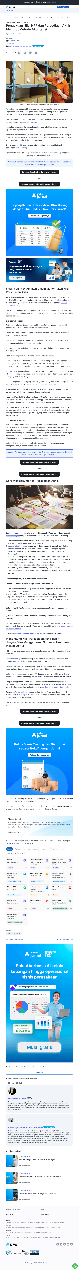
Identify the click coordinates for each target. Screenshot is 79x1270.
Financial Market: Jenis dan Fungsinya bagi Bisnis (37, 1194)
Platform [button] (18, 849)
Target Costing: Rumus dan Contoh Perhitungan (37, 1160)
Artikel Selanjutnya (63, 939)
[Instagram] (13, 1083)
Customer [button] (44, 849)
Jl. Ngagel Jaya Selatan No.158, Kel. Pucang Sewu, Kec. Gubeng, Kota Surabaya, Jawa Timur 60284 (33, 1227)
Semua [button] (9, 849)
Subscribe (39, 1072)
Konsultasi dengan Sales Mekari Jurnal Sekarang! (39, 184)
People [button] (53, 849)
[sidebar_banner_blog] (39, 1003)
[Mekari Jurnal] (10, 7)
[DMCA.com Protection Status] (34, 1252)
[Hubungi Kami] (74, 1266)
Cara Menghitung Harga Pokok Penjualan (31, 633)
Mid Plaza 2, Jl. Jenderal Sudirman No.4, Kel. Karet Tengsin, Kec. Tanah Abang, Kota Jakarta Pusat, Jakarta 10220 (37, 1222)
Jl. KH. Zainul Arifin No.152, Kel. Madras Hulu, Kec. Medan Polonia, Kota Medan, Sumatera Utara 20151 (33, 1237)
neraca (33, 122)
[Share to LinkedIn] (30, 53)
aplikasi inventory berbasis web (55, 687)
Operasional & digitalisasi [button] (15, 853)
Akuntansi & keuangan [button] (31, 849)
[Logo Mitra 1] (49, 2)
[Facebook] (9, 1083)
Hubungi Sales (63, 7)
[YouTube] (20, 1083)
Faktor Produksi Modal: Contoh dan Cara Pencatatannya (40, 1177)
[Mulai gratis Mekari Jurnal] (39, 271)
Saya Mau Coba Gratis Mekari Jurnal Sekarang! (39, 172)
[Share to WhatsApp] (25, 53)
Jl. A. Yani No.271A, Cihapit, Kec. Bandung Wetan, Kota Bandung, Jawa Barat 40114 (28, 1232)
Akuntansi (13, 18)
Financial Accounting (22, 18)
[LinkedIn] (17, 1083)
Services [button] (61, 849)
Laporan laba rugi (13, 659)
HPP (20, 145)
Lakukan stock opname (17, 546)
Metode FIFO (11, 371)
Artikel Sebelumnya (16, 939)
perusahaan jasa (13, 536)
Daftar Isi (9, 10)
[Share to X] (19, 53)
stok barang (22, 692)
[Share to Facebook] (36, 53)
